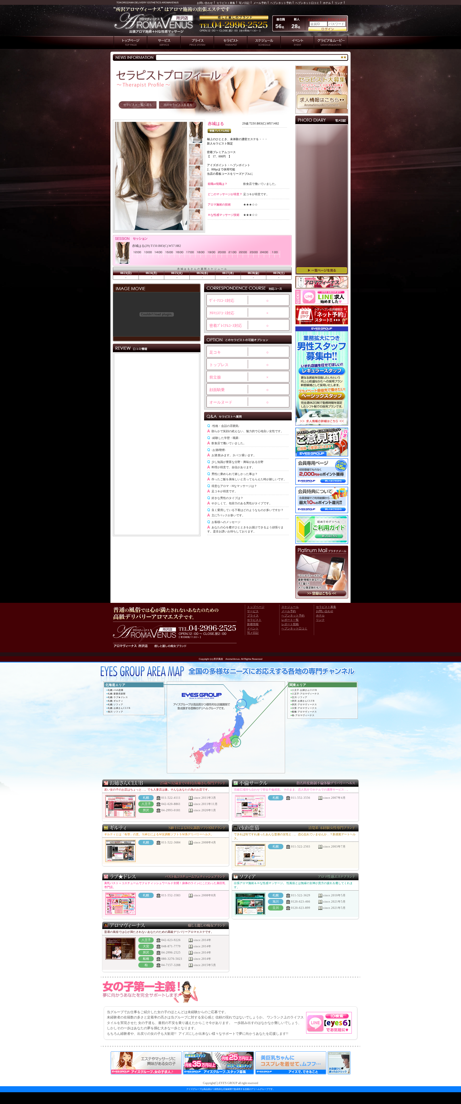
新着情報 (253, 624)
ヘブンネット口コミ (307, 2)
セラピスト (254, 620)
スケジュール (290, 607)
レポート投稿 (290, 624)
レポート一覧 (290, 620)
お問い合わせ (205, 2)
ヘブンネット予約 (280, 2)
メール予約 (260, 2)
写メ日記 (244, 2)
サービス (253, 611)
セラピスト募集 (226, 2)
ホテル (327, 2)
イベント (253, 628)
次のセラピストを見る (178, 104)
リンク (339, 2)
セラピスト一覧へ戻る (137, 104)
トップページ (255, 607)
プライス (253, 615)
